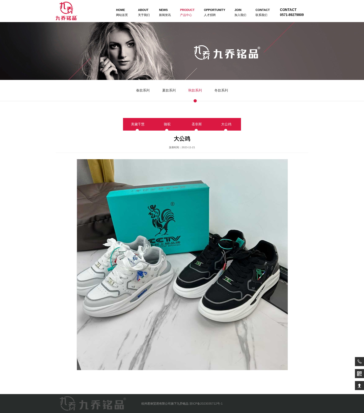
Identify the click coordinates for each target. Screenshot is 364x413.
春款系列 (143, 90)
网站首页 (122, 12)
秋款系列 (195, 90)
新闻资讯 (165, 12)
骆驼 (167, 124)
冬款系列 (221, 90)
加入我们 (240, 12)
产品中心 (187, 12)
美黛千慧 (138, 124)
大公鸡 (226, 124)
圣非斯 (197, 124)
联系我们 (263, 12)
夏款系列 (169, 90)
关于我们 (144, 12)
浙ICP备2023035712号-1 (206, 403)
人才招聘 (214, 12)
